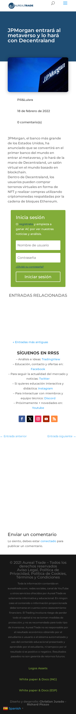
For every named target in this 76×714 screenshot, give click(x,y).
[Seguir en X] (30, 419)
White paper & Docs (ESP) (38, 690)
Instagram (45, 388)
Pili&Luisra (25, 100)
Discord (50, 398)
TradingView (51, 359)
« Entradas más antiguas (30, 342)
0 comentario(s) (29, 122)
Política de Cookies (48, 573)
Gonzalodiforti (33, 314)
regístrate (26, 224)
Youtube (38, 408)
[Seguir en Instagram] (38, 419)
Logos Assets (38, 668)
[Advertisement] (38, 483)
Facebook (38, 369)
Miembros (33, 318)
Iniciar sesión (38, 276)
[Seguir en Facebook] (22, 419)
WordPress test (29, 310)
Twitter (44, 378)
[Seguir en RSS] (54, 419)
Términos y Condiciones (38, 577)
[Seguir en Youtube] (46, 419)
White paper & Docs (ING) (38, 679)
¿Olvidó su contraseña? (30, 266)
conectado (48, 541)
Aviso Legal (27, 570)
